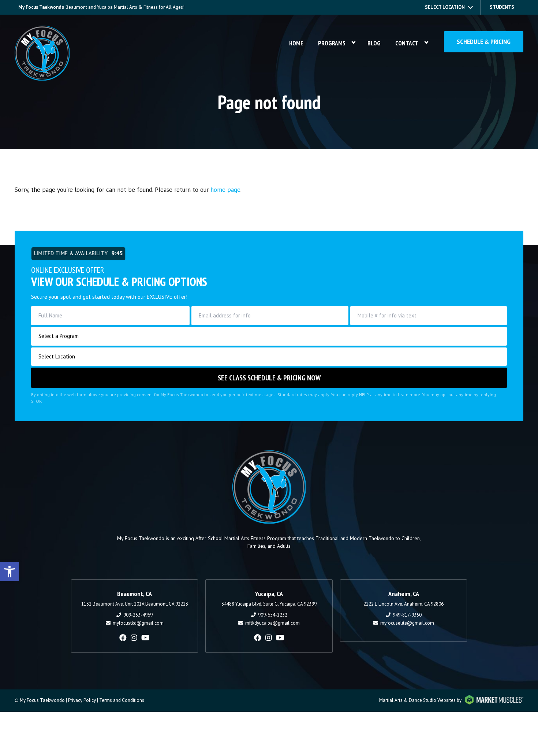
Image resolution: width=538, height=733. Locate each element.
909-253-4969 (138, 615)
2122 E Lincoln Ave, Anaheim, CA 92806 (403, 604)
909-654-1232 (272, 615)
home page (225, 190)
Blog (374, 43)
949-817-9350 (407, 615)
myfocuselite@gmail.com (407, 623)
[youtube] (145, 638)
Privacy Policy (82, 700)
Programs (331, 43)
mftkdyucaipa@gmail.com (272, 623)
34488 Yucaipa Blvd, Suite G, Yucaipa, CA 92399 (269, 604)
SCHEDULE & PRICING (484, 41)
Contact (406, 43)
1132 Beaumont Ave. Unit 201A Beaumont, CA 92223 (134, 604)
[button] (9, 571)
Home (296, 43)
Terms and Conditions (121, 700)
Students (502, 7)
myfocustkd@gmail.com (138, 623)
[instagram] (134, 638)
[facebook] (123, 638)
